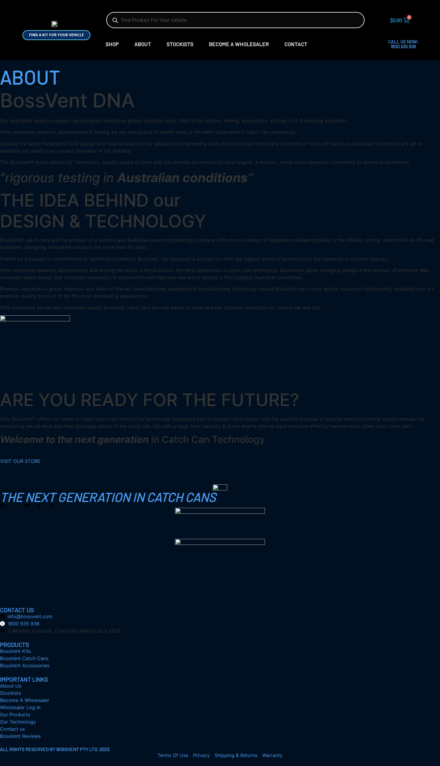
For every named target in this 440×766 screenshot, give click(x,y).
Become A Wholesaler (239, 44)
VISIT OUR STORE (20, 461)
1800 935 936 (403, 46)
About (142, 44)
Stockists (180, 44)
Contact (295, 44)
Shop (112, 44)
